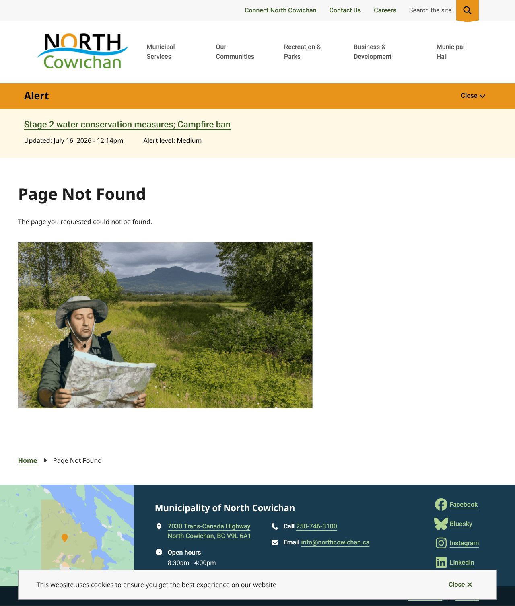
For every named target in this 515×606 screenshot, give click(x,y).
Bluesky (461, 524)
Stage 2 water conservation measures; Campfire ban (127, 125)
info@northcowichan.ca (335, 542)
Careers (385, 10)
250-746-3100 (316, 526)
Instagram (464, 543)
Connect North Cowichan (280, 10)
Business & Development (372, 51)
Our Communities (235, 51)
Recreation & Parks (302, 51)
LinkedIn (462, 562)
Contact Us (345, 10)
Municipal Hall (451, 51)
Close (457, 584)
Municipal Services (161, 51)
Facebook (464, 504)
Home (27, 460)
